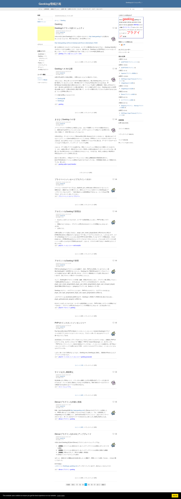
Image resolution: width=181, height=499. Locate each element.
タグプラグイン (123, 30)
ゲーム (40, 67)
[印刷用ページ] (116, 28)
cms (80, 54)
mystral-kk (62, 32)
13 (83, 485)
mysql (69, 164)
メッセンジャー (68, 245)
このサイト (58, 466)
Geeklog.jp (61, 101)
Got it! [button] (175, 495)
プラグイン (77, 196)
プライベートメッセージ (66, 196)
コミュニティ (75, 54)
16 (91, 485)
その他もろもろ (43, 69)
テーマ (41, 60)
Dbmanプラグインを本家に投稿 (68, 401)
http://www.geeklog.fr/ (95, 36)
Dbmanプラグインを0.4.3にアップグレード (73, 434)
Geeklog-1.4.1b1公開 (63, 68)
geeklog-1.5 (137, 19)
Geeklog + (42, 56)
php (140, 22)
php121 (61, 245)
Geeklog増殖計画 (50, 4)
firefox (120, 19)
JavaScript (42, 54)
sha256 (78, 245)
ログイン (40, 78)
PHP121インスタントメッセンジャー (70, 322)
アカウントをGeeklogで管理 (67, 260)
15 (88, 485)
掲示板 (124, 36)
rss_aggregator (129, 24)
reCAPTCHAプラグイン (127, 67)
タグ (93, 9)
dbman (61, 419)
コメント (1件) (79, 365)
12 (80, 485)
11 (77, 485)
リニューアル (67, 387)
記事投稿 (46, 9)
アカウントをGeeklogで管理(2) (68, 211)
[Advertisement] (46, 34)
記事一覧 (63, 9)
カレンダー (100, 9)
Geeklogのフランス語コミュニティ (69, 28)
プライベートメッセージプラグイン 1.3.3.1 (73, 179)
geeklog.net (73, 466)
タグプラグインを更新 (127, 100)
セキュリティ (136, 27)
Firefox (41, 63)
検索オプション (55, 9)
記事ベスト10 (72, 9)
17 (94, 485)
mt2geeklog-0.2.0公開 (127, 89)
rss (124, 24)
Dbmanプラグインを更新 (128, 94)
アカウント (67, 307)
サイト (61, 387)
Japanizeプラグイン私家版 (128, 73)
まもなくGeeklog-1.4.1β (65, 119)
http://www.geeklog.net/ (77, 410)
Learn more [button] (61, 495)
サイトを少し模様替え (64, 372)
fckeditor (73, 164)
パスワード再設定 (42, 80)
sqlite (65, 164)
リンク (79, 9)
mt (138, 22)
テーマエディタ (131, 30)
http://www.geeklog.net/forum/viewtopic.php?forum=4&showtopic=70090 (76, 43)
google (121, 22)
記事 (124, 44)
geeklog (61, 54)
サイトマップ (86, 9)
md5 (74, 245)
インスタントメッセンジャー (72, 357)
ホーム (40, 9)
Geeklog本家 (61, 98)
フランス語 (67, 54)
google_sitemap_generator (130, 22)
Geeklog (63, 20)
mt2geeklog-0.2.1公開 (127, 83)
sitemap (136, 24)
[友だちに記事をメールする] (113, 28)
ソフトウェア (42, 65)
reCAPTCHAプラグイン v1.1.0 (129, 62)
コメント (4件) (79, 395)
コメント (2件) (79, 427)
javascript (89, 357)
